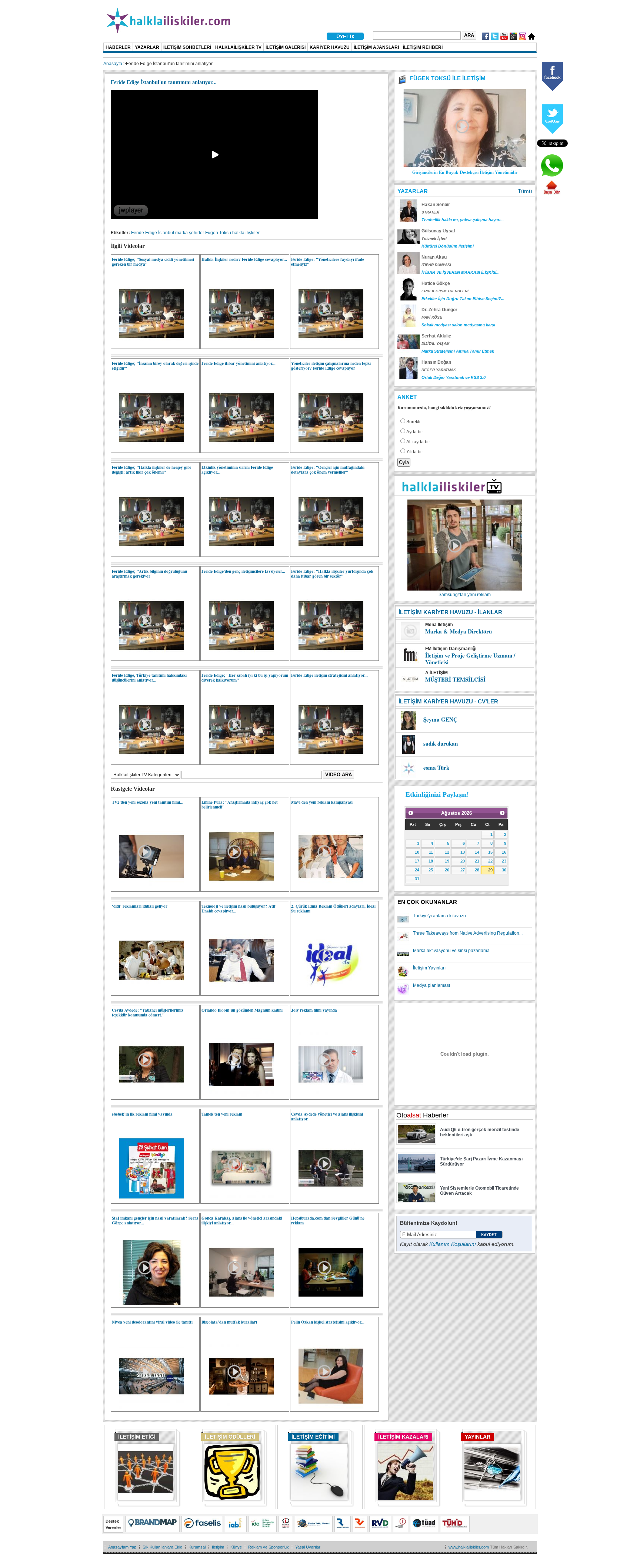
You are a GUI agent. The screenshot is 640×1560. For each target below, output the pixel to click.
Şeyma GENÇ (440, 719)
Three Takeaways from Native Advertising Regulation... (468, 933)
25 (431, 870)
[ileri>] (502, 812)
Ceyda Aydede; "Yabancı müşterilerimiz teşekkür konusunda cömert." (147, 1012)
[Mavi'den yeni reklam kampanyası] (327, 887)
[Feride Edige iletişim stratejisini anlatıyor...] (327, 760)
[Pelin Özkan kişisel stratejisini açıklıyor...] (327, 1407)
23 (504, 861)
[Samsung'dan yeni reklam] (464, 589)
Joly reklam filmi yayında (314, 1010)
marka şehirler (189, 232)
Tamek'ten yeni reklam (221, 1114)
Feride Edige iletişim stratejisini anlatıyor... (329, 675)
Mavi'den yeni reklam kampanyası (322, 802)
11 (431, 852)
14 (477, 852)
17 (417, 861)
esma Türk (436, 767)
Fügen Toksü (218, 232)
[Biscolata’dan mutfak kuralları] (237, 1407)
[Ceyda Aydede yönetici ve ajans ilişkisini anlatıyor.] (327, 1199)
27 (462, 870)
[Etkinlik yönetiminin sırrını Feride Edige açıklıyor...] (237, 552)
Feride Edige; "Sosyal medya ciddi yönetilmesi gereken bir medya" (153, 261)
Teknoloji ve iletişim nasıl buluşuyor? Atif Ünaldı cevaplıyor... (238, 908)
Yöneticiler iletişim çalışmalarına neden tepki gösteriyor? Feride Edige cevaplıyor (331, 365)
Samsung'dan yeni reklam (465, 594)
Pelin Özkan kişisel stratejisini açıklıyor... (327, 1322)
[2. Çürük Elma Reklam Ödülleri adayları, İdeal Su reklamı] (327, 991)
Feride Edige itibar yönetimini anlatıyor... (238, 363)
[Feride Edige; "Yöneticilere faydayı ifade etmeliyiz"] (327, 344)
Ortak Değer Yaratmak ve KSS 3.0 (453, 377)
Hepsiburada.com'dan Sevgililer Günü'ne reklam (327, 1220)
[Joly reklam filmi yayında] (327, 1095)
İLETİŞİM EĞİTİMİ (313, 1437)
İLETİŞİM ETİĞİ (137, 1437)
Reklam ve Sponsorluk (268, 1547)
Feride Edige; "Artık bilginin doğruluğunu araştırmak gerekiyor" (149, 573)
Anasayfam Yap (122, 1547)
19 (447, 861)
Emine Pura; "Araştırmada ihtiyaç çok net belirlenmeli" (239, 804)
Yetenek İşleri (434, 238)
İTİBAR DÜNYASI (436, 265)
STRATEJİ (430, 212)
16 (504, 852)
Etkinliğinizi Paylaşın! (437, 794)
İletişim (218, 1547)
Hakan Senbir (435, 204)
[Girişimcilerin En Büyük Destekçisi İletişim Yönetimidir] (465, 165)
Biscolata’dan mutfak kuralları (229, 1322)
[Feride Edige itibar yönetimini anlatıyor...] (237, 448)
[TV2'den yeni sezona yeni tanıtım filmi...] (148, 887)
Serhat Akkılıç (436, 336)
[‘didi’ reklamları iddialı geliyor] (148, 991)
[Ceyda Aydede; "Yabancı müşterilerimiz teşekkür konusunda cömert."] (148, 1095)
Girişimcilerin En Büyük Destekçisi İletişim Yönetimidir (464, 172)
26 (447, 870)
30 (504, 870)
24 (417, 870)
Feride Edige (144, 232)
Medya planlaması (431, 985)
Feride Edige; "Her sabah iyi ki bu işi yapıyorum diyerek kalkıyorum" (244, 677)
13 (462, 852)
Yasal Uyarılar (307, 1547)
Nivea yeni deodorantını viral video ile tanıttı (152, 1322)
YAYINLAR (477, 1437)
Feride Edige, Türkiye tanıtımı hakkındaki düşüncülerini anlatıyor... (149, 677)
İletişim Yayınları (429, 968)
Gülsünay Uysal (438, 230)
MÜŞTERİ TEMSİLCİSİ (455, 679)
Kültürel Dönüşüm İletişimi (447, 246)
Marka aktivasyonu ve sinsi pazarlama (451, 950)
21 (477, 861)
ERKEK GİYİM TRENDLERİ (445, 291)
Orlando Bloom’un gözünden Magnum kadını (242, 1010)
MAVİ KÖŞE (431, 317)
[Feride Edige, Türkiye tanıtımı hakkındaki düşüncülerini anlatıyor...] (148, 760)
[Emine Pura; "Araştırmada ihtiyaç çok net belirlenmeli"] (237, 887)
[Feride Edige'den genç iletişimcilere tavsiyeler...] (237, 656)
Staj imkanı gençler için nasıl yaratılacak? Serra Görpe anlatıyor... (155, 1220)
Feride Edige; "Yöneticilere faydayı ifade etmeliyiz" (327, 261)
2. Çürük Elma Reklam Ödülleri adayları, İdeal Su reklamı (333, 908)
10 (417, 852)
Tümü (525, 191)
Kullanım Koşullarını (452, 1244)
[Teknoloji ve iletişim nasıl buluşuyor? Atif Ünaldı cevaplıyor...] (237, 991)
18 (431, 861)
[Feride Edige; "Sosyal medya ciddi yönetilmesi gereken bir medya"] (148, 344)
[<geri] (410, 812)
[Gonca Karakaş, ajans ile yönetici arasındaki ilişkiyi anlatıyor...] (237, 1303)
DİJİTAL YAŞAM (435, 344)
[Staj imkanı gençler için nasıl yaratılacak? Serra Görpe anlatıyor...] (148, 1303)
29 (490, 870)
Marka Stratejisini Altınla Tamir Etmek (457, 351)
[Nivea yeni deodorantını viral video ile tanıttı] (148, 1407)
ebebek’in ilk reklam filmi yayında (142, 1114)
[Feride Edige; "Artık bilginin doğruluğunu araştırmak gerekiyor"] (148, 656)
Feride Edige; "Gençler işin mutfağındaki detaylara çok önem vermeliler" (327, 469)
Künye (236, 1547)
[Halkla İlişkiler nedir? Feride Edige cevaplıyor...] (237, 344)
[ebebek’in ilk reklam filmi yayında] (148, 1199)
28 (477, 870)
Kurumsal (197, 1547)
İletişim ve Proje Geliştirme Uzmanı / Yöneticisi (470, 658)
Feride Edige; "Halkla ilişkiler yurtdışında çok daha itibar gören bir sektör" (332, 573)
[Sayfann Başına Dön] (552, 193)
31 (417, 879)
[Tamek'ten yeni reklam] (237, 1199)
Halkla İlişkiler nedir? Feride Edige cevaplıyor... (244, 259)
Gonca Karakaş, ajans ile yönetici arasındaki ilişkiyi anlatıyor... (241, 1220)
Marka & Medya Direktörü (458, 631)
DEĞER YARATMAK (438, 370)
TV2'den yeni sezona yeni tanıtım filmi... (147, 802)
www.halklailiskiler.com (469, 1547)
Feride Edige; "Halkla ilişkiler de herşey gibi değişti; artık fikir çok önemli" (151, 469)
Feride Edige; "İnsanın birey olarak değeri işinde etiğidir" (155, 365)
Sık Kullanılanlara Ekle (162, 1547)
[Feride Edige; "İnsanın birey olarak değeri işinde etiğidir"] (148, 448)
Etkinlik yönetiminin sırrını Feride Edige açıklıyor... (237, 469)
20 (462, 861)
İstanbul (166, 232)
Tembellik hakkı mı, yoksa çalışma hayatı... (462, 220)
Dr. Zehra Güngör (439, 309)
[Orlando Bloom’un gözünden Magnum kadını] (237, 1095)
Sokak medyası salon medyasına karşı (458, 325)
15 (490, 852)
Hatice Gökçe (435, 283)
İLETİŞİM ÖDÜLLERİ (230, 1437)
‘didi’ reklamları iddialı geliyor (139, 906)
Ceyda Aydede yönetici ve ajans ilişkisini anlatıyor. (327, 1116)
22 (490, 861)
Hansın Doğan (436, 362)
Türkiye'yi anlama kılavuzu (439, 915)
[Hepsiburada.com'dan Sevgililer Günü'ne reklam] (327, 1303)
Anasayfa (112, 63)
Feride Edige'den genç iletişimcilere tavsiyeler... (243, 571)
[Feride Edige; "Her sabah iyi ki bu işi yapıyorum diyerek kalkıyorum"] (237, 760)
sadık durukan (440, 743)
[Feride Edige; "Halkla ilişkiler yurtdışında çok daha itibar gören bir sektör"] (327, 656)
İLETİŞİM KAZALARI (403, 1437)
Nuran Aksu (434, 257)
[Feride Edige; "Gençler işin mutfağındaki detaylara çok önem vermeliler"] (327, 552)
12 (447, 852)
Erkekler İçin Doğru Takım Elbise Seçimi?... (462, 298)
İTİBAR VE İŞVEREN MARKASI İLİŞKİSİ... (460, 272)
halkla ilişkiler (246, 232)
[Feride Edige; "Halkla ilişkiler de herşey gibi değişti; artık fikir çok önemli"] (148, 552)
